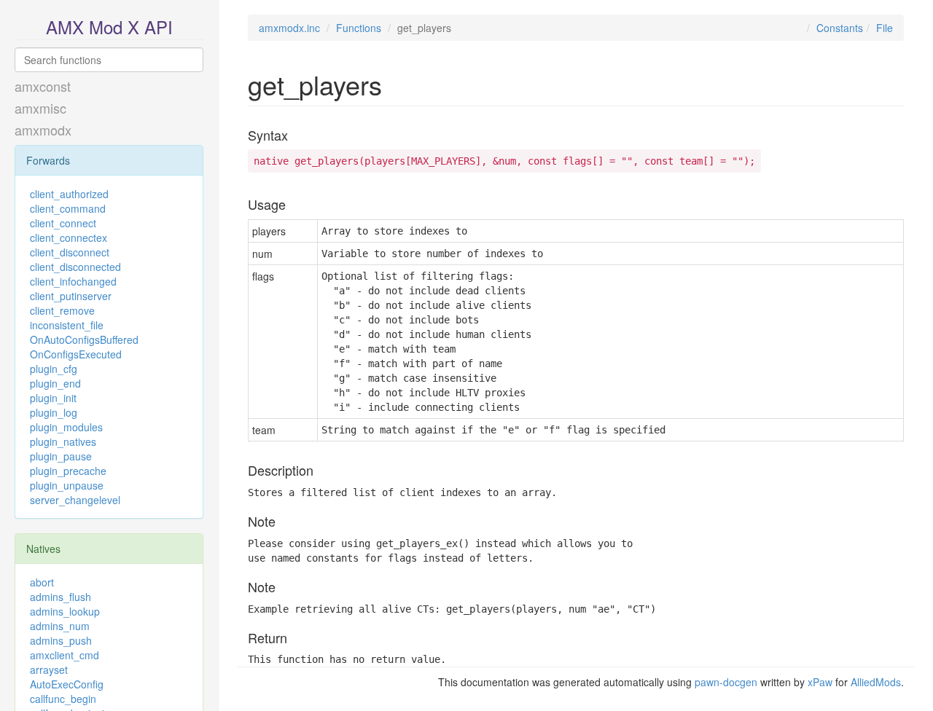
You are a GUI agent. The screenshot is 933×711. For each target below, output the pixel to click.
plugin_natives (63, 441)
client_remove (62, 310)
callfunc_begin (63, 698)
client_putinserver (71, 295)
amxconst (43, 85)
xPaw (820, 682)
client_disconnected (75, 266)
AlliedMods (876, 682)
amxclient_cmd (64, 655)
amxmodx (43, 129)
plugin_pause (61, 456)
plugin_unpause (67, 485)
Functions (358, 27)
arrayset (49, 669)
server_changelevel (75, 499)
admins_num (60, 625)
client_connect (63, 223)
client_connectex (68, 237)
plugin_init (53, 397)
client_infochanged (73, 281)
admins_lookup (65, 611)
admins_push (61, 640)
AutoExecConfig (67, 684)
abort (42, 582)
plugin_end (55, 383)
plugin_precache (68, 470)
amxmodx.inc (289, 27)
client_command (68, 208)
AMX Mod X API (109, 26)
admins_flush (60, 596)
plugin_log (53, 412)
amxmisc (40, 107)
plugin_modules (66, 427)
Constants (839, 27)
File (884, 27)
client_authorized (69, 193)
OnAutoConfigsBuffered (84, 339)
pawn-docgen (726, 682)
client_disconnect (69, 252)
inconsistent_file (67, 325)
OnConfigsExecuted (76, 354)
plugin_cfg (53, 368)
